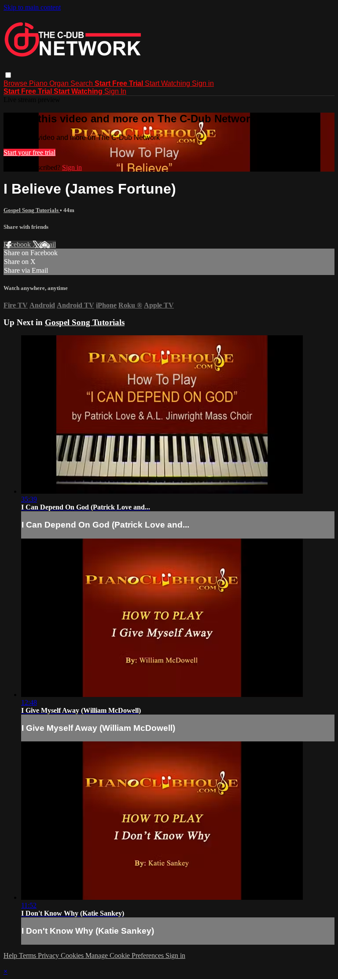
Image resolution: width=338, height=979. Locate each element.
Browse (16, 83)
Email (48, 244)
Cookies (73, 955)
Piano (39, 83)
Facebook (18, 244)
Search (82, 83)
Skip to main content (32, 7)
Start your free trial (29, 152)
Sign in (203, 83)
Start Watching (168, 83)
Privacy (49, 955)
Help (11, 955)
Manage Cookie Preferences (125, 955)
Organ (59, 83)
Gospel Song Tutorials (32, 210)
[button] (8, 75)
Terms (28, 955)
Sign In (115, 91)
